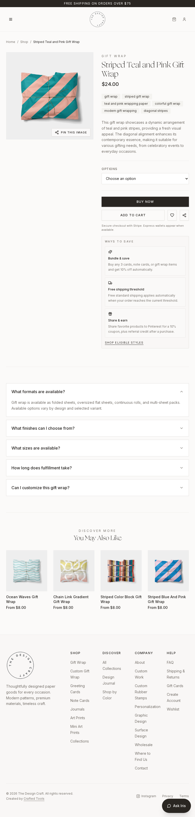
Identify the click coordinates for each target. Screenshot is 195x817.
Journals (77, 709)
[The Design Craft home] (97, 19)
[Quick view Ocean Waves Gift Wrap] (13, 584)
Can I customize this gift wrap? (40, 487)
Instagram (148, 796)
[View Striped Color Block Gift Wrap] (121, 570)
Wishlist (173, 709)
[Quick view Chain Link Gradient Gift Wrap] (60, 584)
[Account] (184, 19)
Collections (79, 741)
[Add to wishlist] (172, 215)
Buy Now (145, 202)
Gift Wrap (78, 662)
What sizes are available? (35, 448)
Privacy (167, 796)
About (140, 662)
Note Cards (79, 700)
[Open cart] (174, 19)
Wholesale (144, 745)
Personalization (147, 706)
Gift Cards (175, 686)
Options (109, 169)
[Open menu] (10, 19)
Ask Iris (179, 806)
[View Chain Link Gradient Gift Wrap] (73, 570)
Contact (141, 768)
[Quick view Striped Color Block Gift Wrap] (108, 584)
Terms (184, 796)
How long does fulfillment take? (41, 467)
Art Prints (77, 718)
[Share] (184, 215)
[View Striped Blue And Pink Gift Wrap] (168, 570)
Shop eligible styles (124, 342)
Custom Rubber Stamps (141, 692)
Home (10, 42)
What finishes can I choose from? (43, 428)
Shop (24, 42)
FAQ (170, 662)
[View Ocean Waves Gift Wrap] (26, 570)
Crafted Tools (34, 798)
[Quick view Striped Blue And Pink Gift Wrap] (155, 584)
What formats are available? (38, 391)
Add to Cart (133, 215)
